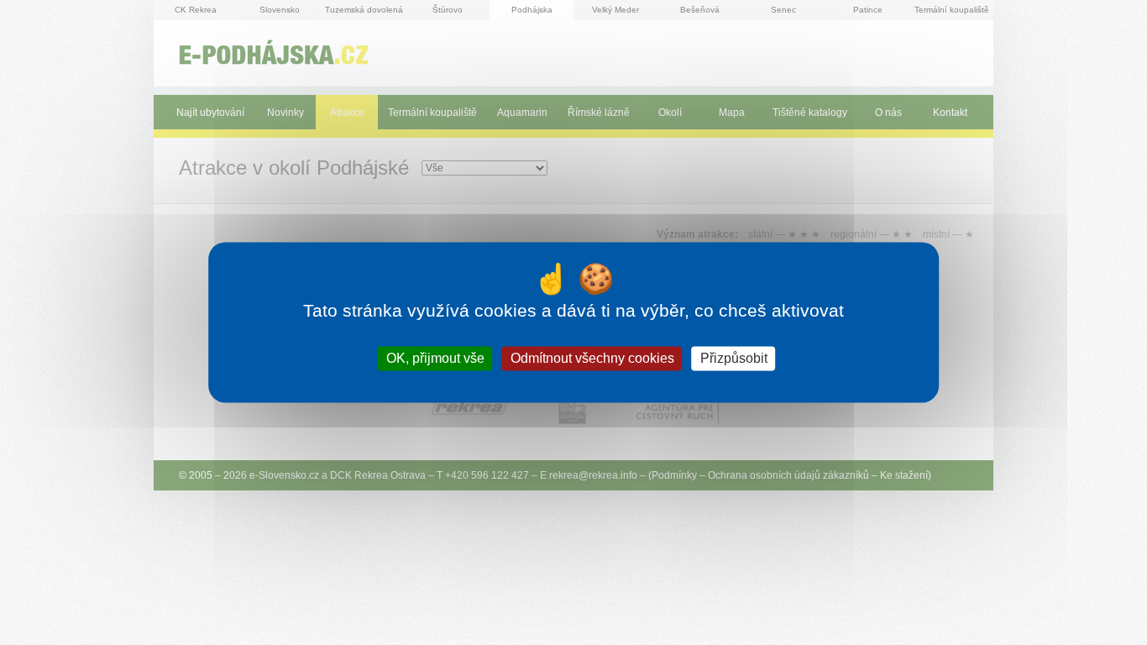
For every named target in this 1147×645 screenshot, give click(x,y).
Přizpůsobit (733, 358)
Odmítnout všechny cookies (592, 358)
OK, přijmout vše (435, 358)
